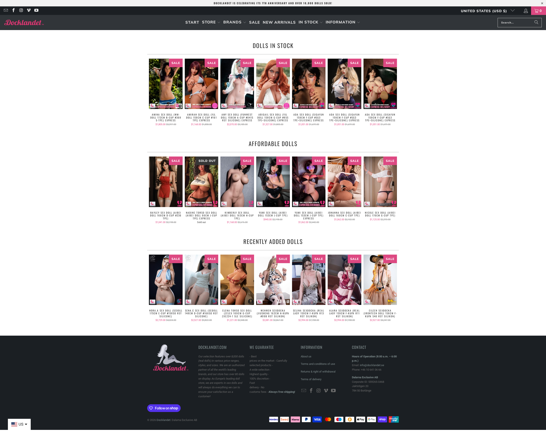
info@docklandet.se (372, 365)
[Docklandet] (24, 22)
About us (306, 356)
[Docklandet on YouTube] (36, 11)
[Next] (392, 92)
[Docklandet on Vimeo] (28, 11)
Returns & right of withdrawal (318, 371)
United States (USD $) (484, 11)
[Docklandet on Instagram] (21, 11)
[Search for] (536, 22)
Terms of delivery (311, 379)
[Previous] (153, 92)
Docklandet (163, 420)
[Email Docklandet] (5, 11)
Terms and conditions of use (318, 363)
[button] (211, 22)
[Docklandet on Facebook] (13, 11)
